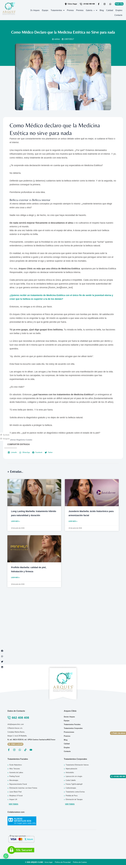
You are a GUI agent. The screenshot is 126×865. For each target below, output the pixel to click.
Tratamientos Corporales (75, 759)
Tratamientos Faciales (18, 759)
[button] (2, 651)
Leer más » (15, 521)
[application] (93, 10)
